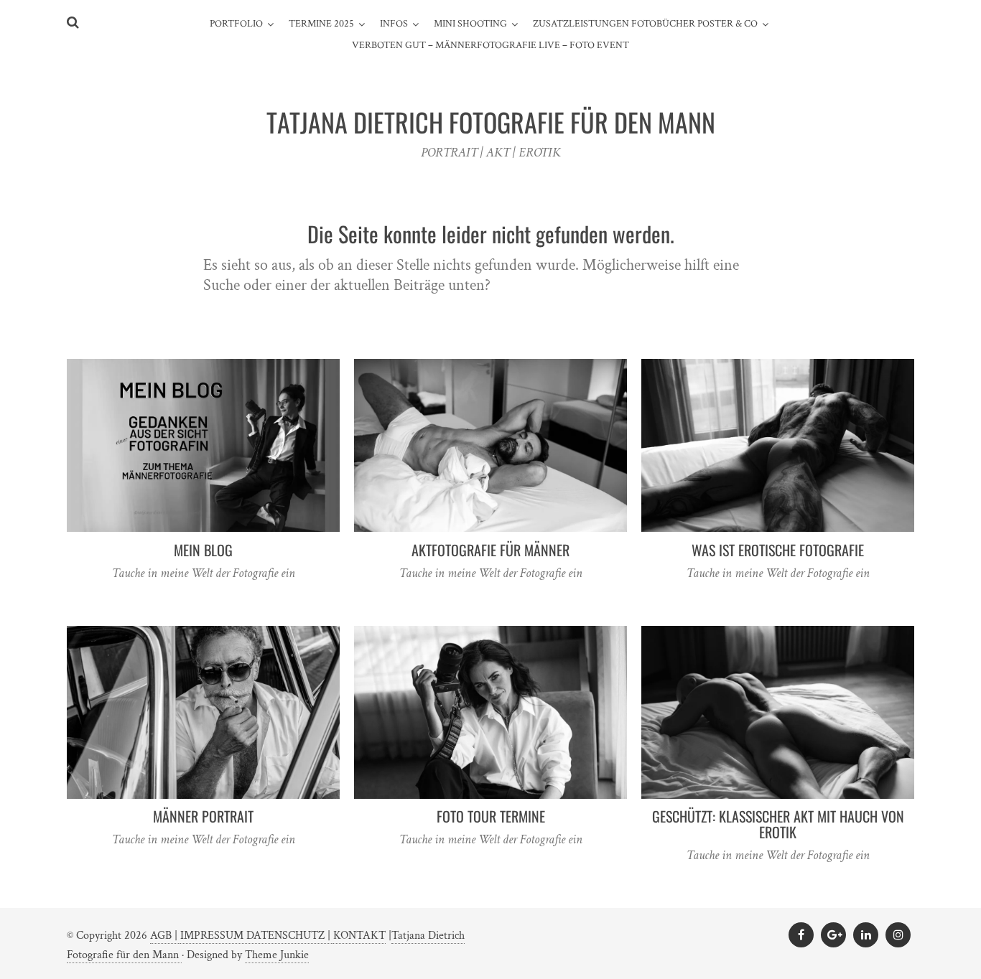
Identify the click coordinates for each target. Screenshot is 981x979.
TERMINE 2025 (321, 23)
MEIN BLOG (203, 550)
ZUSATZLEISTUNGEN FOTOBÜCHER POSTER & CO (645, 23)
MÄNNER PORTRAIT (203, 816)
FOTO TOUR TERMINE (491, 816)
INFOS (394, 23)
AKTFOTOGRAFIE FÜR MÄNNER (490, 550)
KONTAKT (359, 935)
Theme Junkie (277, 954)
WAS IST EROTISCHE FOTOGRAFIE (778, 550)
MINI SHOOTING (470, 23)
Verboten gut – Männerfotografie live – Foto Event (490, 45)
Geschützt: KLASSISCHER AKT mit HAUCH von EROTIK (778, 824)
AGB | (165, 935)
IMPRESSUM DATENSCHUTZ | (256, 935)
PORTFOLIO (236, 23)
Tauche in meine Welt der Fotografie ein (203, 573)
